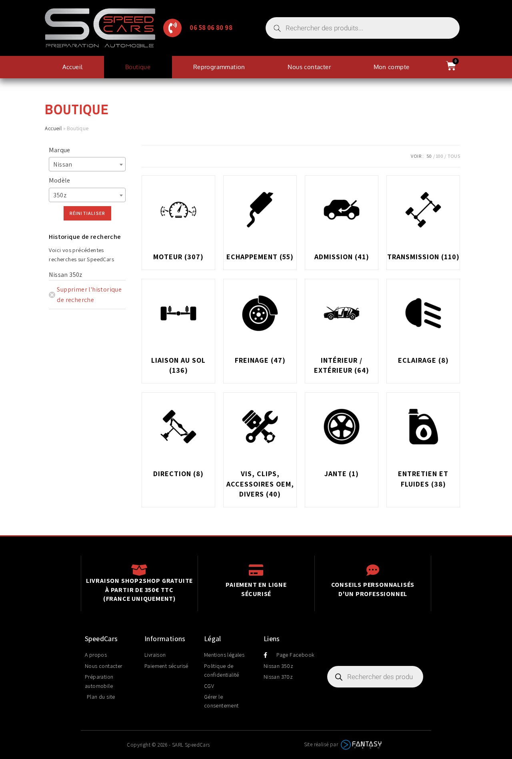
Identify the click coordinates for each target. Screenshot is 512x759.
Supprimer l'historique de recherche (89, 294)
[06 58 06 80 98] (172, 28)
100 (439, 156)
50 (429, 156)
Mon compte (392, 67)
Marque (59, 150)
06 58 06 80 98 (211, 27)
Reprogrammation (219, 67)
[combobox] (87, 164)
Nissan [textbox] (62, 164)
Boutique (137, 67)
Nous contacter (309, 67)
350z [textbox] (59, 195)
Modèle (59, 180)
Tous (454, 156)
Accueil (72, 67)
